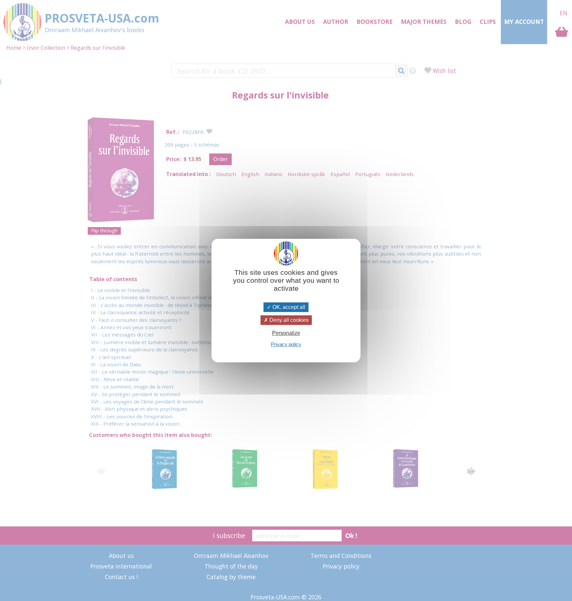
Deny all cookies (288, 320)
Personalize (286, 333)
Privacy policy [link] (286, 344)
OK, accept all (288, 307)
